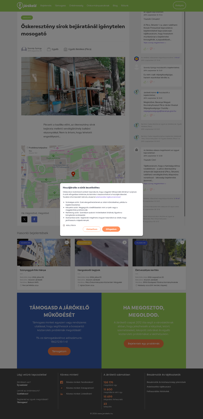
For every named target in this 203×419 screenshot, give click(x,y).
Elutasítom (91, 229)
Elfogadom (111, 229)
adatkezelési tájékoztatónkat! (108, 197)
